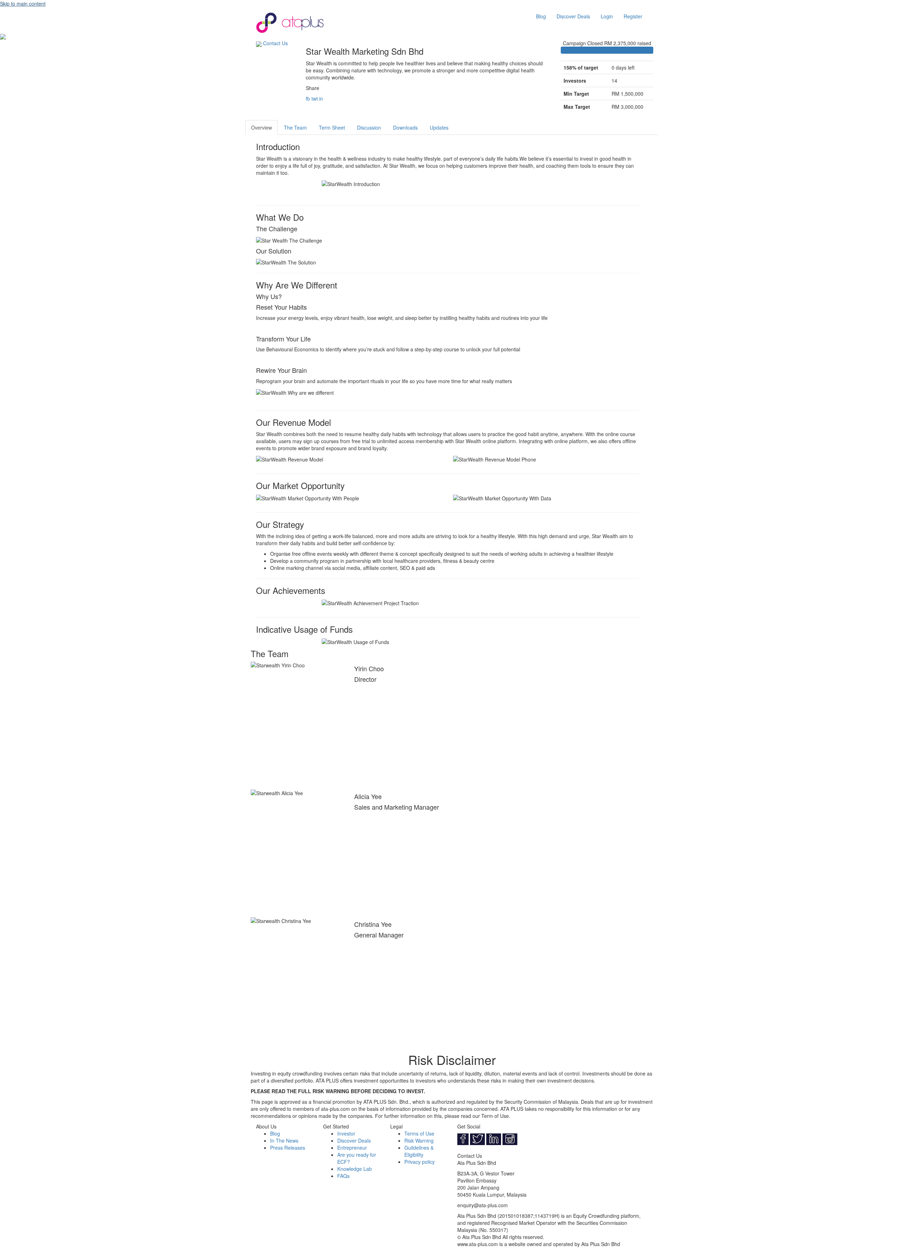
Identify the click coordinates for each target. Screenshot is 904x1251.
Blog (541, 16)
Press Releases (287, 1147)
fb (308, 98)
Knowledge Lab (354, 1168)
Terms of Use (419, 1133)
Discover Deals (573, 16)
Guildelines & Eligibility (419, 1151)
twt (314, 98)
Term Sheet (332, 127)
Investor (346, 1133)
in (321, 98)
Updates (439, 127)
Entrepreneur (352, 1147)
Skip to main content (23, 3)
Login (607, 16)
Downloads (405, 127)
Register (633, 16)
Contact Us (275, 43)
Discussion (369, 127)
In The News (284, 1140)
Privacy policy (419, 1161)
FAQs (343, 1175)
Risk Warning (419, 1140)
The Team (295, 127)
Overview (261, 127)
